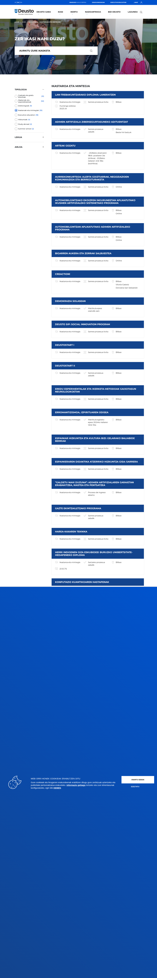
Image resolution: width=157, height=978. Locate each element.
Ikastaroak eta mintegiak (28, 110)
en (21, 2)
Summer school (24, 129)
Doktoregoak (23, 106)
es (15, 2)
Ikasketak (33, 22)
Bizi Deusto (114, 12)
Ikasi (60, 12)
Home (17, 22)
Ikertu (74, 12)
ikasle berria (77, 2)
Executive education (26, 115)
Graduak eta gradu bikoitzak (25, 96)
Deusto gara (44, 12)
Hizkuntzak (22, 119)
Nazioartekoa (93, 12)
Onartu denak (137, 780)
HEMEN (57, 788)
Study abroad (23, 124)
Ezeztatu (135, 787)
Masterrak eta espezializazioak (24, 101)
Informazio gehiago (76, 785)
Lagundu (133, 12)
